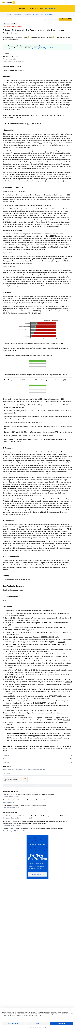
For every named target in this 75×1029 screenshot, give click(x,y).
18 (47, 474)
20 (36, 484)
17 (65, 469)
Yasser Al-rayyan (35, 37)
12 (41, 164)
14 (12, 174)
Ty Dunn (65, 37)
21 (38, 484)
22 (33, 495)
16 (4, 469)
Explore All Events (50, 8)
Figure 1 (38, 313)
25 (40, 495)
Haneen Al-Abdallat (46, 37)
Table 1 (15, 350)
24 (38, 495)
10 (58, 155)
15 (31, 467)
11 (40, 164)
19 (34, 484)
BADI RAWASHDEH (8, 37)
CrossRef (21, 615)
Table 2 (64, 375)
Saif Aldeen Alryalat (21, 37)
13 (46, 168)
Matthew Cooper (13, 39)
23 (35, 495)
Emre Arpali (58, 37)
